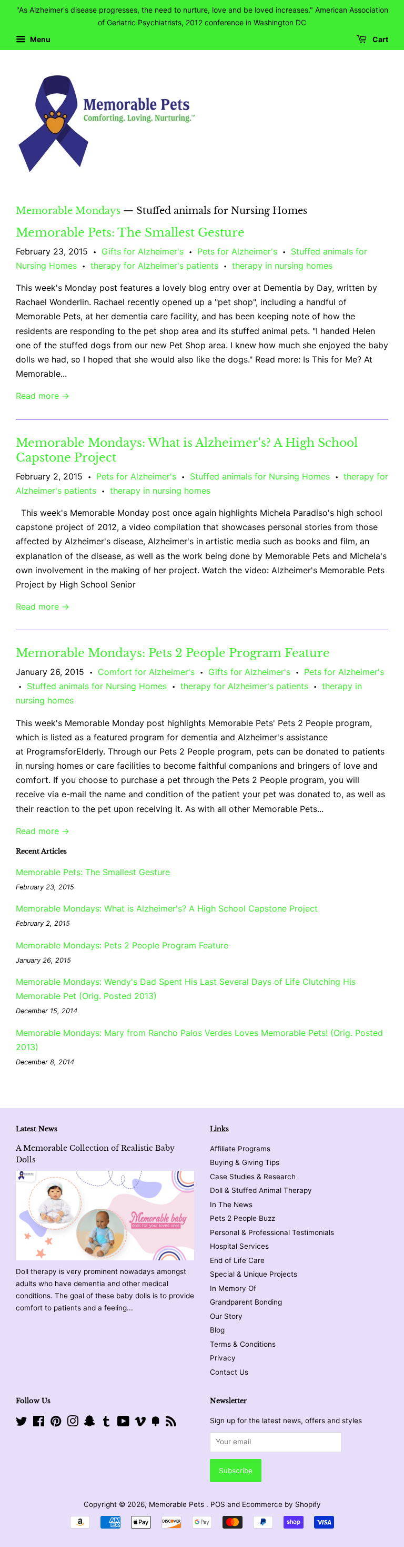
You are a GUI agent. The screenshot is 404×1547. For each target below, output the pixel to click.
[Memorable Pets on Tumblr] (106, 1423)
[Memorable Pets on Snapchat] (89, 1423)
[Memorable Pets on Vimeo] (140, 1423)
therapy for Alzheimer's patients (154, 265)
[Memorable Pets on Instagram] (72, 1423)
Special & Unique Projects (253, 1274)
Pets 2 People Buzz (242, 1218)
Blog (217, 1330)
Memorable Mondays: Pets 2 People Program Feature (173, 653)
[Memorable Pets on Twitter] (21, 1423)
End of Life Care (237, 1260)
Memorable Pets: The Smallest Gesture (130, 233)
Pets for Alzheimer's (237, 251)
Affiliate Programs (240, 1148)
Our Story (226, 1316)
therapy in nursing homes (282, 265)
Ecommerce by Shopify (281, 1504)
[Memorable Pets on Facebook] (39, 1423)
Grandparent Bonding (246, 1302)
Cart (379, 39)
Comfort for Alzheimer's (146, 672)
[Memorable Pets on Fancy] (156, 1423)
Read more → (42, 395)
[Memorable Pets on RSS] (171, 1423)
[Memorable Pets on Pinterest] (56, 1423)
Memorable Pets (177, 1504)
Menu (39, 39)
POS (217, 1504)
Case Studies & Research (253, 1176)
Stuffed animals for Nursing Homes (260, 476)
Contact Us (229, 1372)
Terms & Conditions (243, 1344)
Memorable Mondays (68, 211)
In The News (231, 1204)
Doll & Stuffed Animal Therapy (261, 1190)
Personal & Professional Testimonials (272, 1232)
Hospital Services (239, 1246)
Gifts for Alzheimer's (143, 251)
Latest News (36, 1128)
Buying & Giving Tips (244, 1162)
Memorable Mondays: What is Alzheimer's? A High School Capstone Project (167, 908)
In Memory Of (233, 1288)
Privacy (223, 1358)
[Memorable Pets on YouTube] (123, 1423)
